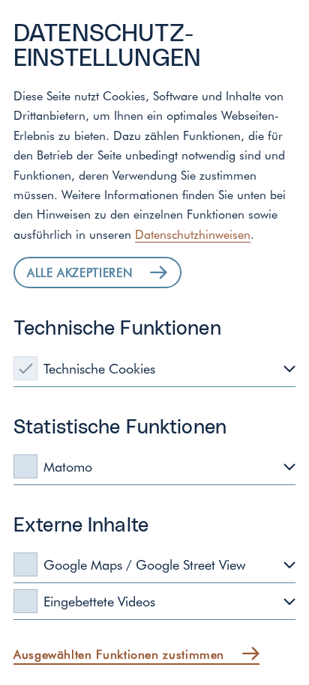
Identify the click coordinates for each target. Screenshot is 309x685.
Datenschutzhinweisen (192, 233)
